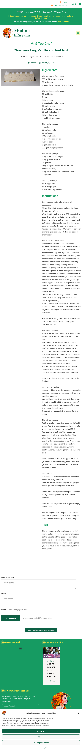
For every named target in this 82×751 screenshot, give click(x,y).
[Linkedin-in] (76, 4)
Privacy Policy (44, 748)
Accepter (41, 731)
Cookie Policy (36, 748)
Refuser (41, 737)
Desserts (33, 63)
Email (3, 609)
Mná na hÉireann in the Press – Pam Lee (51, 670)
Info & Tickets (63, 22)
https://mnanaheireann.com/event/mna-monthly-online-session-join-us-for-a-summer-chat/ (41, 17)
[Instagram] (73, 4)
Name (3, 593)
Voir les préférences (41, 743)
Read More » (51, 681)
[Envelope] (80, 4)
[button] (79, 713)
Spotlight (50, 661)
